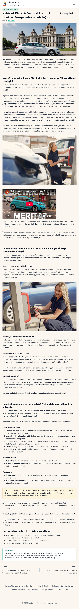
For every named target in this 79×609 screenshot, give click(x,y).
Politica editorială (33, 590)
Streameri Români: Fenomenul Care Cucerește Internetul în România (16, 570)
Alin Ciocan (11, 20)
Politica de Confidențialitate (63, 586)
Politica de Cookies (43, 586)
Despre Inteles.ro (48, 590)
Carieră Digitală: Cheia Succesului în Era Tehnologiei (61, 570)
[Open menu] (74, 4)
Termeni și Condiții (18, 590)
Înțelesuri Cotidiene (11, 9)
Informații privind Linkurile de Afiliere (19, 586)
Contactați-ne (63, 590)
